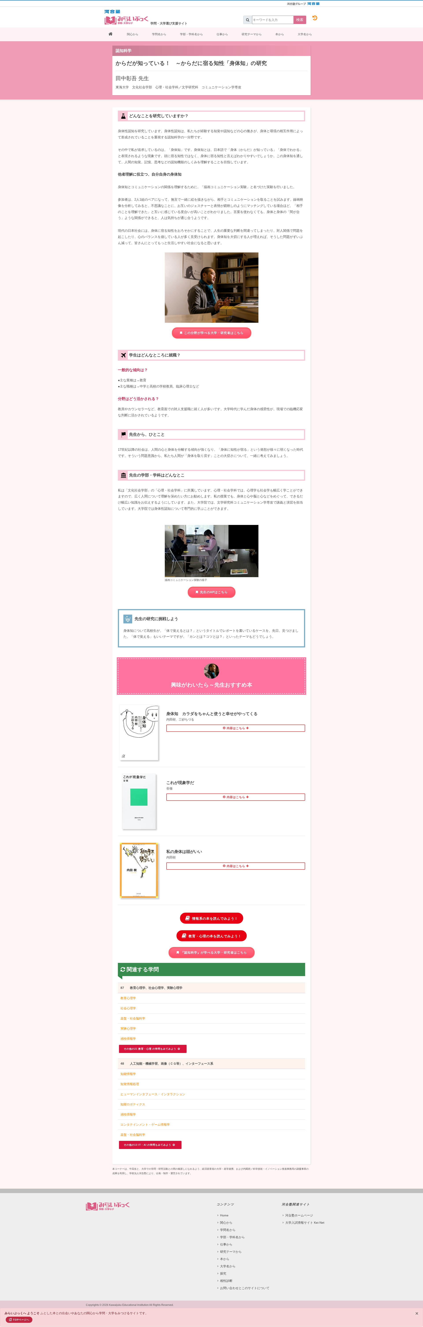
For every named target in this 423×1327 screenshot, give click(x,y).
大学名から (305, 34)
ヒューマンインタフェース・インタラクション (153, 1094)
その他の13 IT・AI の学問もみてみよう (148, 1145)
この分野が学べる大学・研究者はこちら (214, 333)
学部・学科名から (191, 34)
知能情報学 (128, 1074)
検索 (299, 20)
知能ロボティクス (133, 1104)
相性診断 (226, 1281)
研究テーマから (252, 34)
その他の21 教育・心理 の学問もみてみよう (150, 1048)
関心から (132, 34)
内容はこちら (236, 728)
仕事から (222, 34)
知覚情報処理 (130, 1084)
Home (224, 1215)
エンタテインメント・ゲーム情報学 (145, 1124)
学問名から (159, 34)
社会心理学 (128, 1008)
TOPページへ (21, 1319)
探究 (223, 1273)
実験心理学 (128, 1028)
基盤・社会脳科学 (133, 1018)
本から (279, 34)
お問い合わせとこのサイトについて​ (244, 1288)
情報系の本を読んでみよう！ (215, 918)
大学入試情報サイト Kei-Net (304, 1222)
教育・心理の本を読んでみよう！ (215, 936)
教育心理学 (128, 998)
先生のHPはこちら (214, 592)
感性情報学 (128, 1038)
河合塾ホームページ (299, 1215)
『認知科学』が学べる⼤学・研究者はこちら (214, 952)
